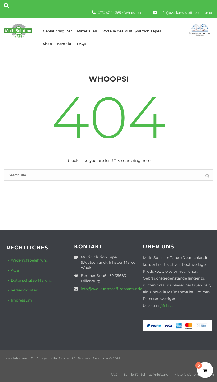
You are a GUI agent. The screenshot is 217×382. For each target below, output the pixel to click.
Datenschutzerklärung (31, 280)
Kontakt (64, 44)
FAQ (113, 374)
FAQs (81, 44)
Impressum (21, 300)
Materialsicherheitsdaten (194, 374)
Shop (47, 44)
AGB (15, 270)
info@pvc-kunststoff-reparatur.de (186, 13)
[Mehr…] (166, 305)
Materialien (87, 31)
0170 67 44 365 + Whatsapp (119, 13)
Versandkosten (24, 290)
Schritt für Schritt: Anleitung (146, 374)
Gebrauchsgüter (57, 31)
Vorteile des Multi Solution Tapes (131, 31)
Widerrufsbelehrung (29, 260)
